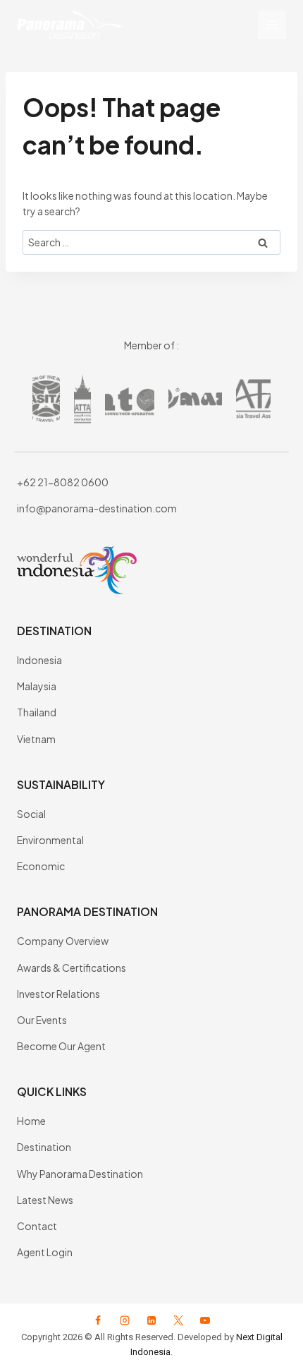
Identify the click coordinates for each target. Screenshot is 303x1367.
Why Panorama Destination (80, 1173)
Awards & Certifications (71, 967)
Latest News (45, 1199)
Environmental (50, 839)
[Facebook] (98, 1320)
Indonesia (39, 660)
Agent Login (45, 1252)
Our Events (42, 1019)
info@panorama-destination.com (97, 508)
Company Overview (63, 940)
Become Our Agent (61, 1046)
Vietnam (36, 739)
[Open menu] (272, 25)
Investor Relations (58, 993)
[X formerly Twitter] (178, 1320)
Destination (44, 1146)
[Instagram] (125, 1320)
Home (31, 1120)
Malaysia (36, 686)
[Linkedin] (151, 1320)
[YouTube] (205, 1320)
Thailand (36, 712)
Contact (37, 1226)
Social (31, 813)
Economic (41, 866)
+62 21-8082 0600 (63, 482)
